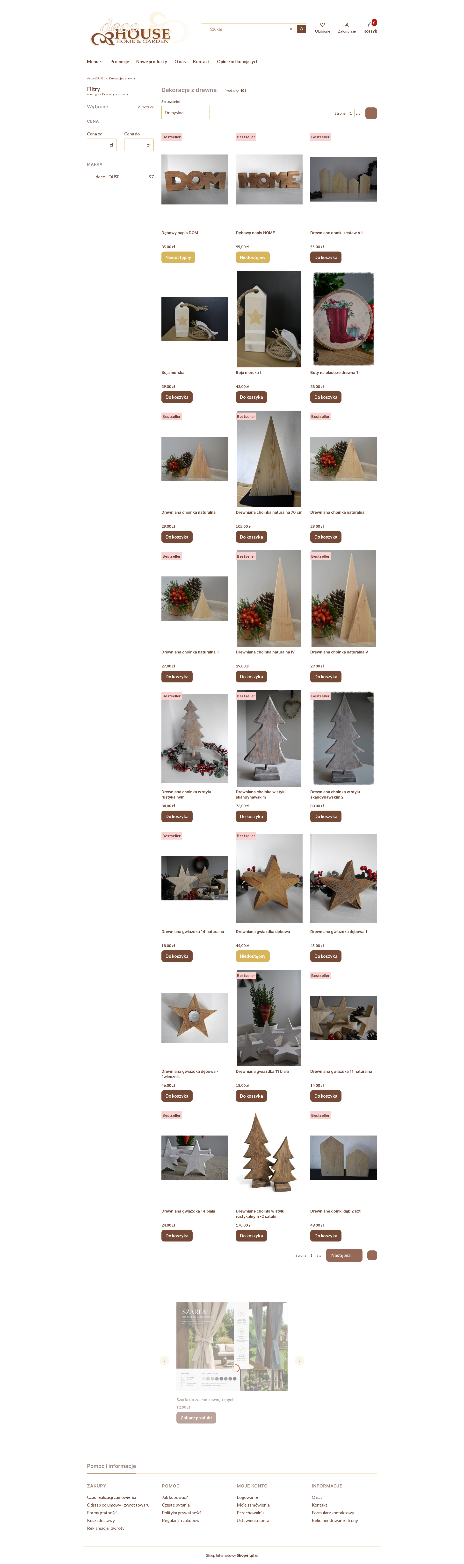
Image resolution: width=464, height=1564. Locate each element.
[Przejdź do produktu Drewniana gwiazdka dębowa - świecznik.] (194, 1018)
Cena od (94, 133)
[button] (301, 29)
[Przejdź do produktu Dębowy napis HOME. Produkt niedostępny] (269, 179)
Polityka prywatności (181, 1512)
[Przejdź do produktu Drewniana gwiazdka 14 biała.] (194, 1157)
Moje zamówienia (253, 1505)
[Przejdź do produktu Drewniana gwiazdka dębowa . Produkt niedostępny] (269, 878)
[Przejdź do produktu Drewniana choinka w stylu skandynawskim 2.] (343, 738)
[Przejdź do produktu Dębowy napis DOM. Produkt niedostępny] (194, 179)
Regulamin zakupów (181, 1520)
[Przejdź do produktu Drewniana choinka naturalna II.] (343, 459)
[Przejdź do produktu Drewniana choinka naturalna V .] (343, 598)
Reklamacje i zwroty (105, 1528)
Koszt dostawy (101, 1520)
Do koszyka (325, 257)
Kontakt (319, 1505)
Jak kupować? (175, 1497)
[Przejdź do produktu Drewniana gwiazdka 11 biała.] (269, 1018)
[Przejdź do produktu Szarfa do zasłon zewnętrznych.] (232, 1346)
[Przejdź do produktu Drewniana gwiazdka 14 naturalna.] (194, 878)
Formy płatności (102, 1512)
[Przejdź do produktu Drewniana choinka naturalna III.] (194, 598)
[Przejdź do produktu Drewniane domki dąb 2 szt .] (343, 1157)
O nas (317, 1497)
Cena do (132, 133)
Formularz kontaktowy (333, 1512)
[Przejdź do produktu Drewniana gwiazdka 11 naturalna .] (343, 1018)
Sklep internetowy (230, 1555)
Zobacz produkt (196, 1417)
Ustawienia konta (253, 1520)
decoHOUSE (95, 78)
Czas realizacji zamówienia (111, 1497)
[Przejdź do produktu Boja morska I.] (269, 319)
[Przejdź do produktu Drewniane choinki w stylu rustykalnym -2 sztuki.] (269, 1157)
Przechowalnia (251, 1512)
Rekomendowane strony (335, 1520)
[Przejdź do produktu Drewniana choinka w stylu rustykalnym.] (194, 738)
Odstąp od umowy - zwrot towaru (118, 1505)
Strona (340, 113)
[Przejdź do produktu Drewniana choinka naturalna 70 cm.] (269, 459)
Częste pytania (176, 1505)
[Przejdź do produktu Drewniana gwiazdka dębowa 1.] (343, 878)
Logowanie (247, 1497)
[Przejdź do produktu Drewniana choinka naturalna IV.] (269, 598)
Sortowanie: (170, 101)
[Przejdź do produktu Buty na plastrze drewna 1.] (343, 319)
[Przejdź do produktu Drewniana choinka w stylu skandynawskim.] (269, 738)
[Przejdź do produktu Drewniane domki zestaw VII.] (343, 179)
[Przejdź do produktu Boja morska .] (194, 319)
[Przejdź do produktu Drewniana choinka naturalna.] (194, 459)
